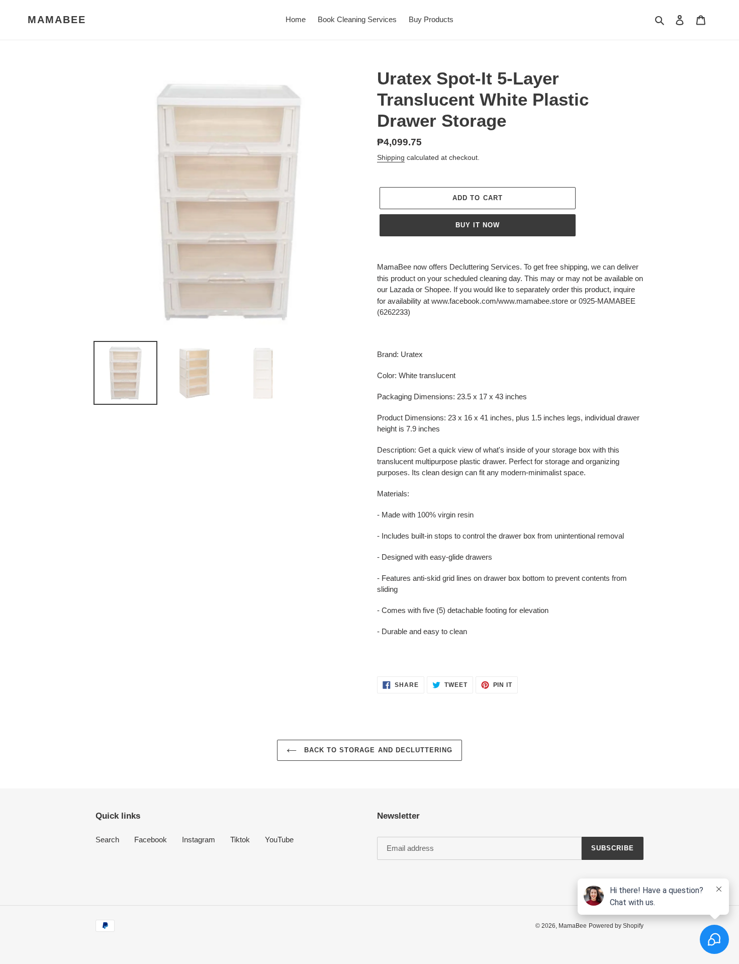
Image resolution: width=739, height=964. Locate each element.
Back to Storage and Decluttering (377, 750)
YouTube (279, 839)
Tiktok (240, 839)
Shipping (391, 157)
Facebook (150, 839)
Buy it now (477, 225)
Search (107, 839)
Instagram (198, 839)
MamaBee (57, 19)
